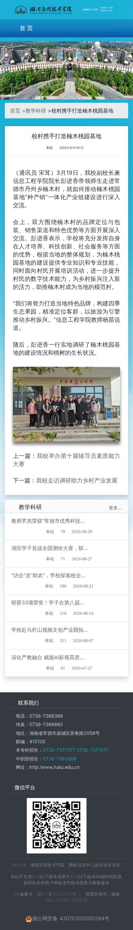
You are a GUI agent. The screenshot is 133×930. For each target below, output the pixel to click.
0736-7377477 (91, 750)
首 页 (26, 28)
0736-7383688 (60, 758)
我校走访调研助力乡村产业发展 (77, 480)
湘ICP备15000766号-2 (59, 894)
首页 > (18, 110)
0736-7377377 (59, 750)
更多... (115, 507)
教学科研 (36, 110)
